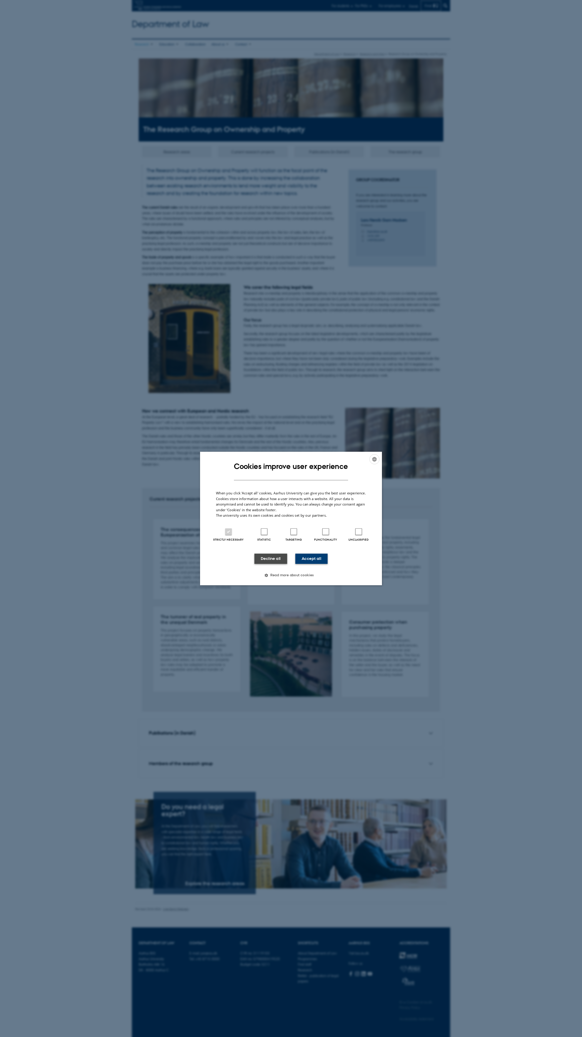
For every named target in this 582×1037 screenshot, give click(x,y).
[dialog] (291, 518)
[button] (291, 575)
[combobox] (374, 459)
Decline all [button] (271, 558)
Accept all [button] (311, 558)
